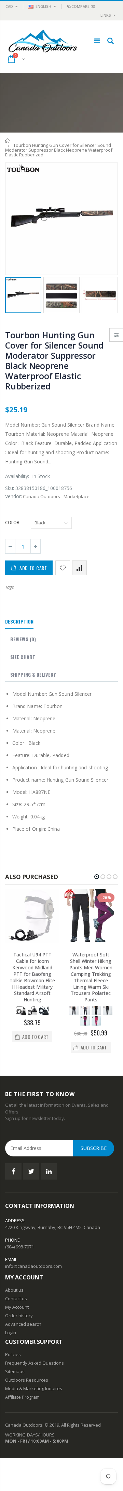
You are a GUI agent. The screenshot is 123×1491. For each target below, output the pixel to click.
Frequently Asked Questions (34, 1363)
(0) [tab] (23, 639)
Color (12, 522)
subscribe (94, 1148)
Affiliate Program (22, 1397)
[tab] (19, 622)
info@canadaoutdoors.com (33, 1266)
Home (7, 140)
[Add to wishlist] (62, 567)
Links (105, 15)
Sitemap (13, 1371)
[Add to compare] (79, 567)
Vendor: (13, 496)
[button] (97, 877)
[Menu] (97, 40)
